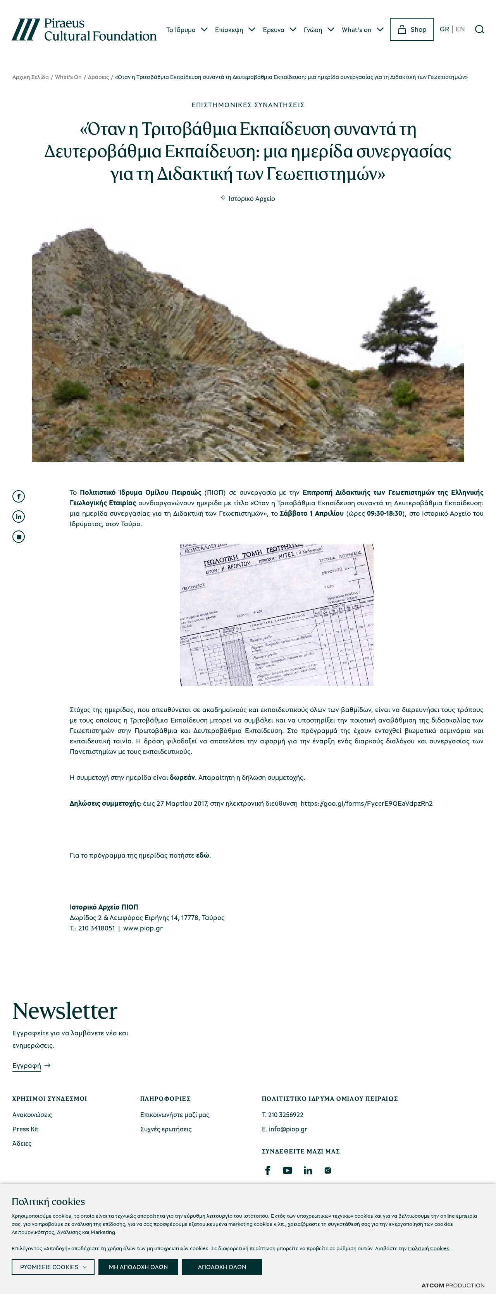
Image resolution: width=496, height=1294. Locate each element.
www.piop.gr (143, 927)
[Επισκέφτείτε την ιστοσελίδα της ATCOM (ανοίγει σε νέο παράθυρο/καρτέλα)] (453, 1285)
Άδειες (21, 1143)
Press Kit (25, 1128)
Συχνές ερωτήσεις (165, 1128)
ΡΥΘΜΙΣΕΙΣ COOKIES (49, 1267)
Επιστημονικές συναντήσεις (248, 104)
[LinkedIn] (307, 1170)
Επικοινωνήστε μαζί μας (174, 1114)
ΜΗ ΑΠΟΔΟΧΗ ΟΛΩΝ (138, 1267)
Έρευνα (273, 29)
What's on (357, 29)
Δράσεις (98, 77)
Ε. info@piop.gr (284, 1128)
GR (444, 29)
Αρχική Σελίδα (30, 77)
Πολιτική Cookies (429, 1248)
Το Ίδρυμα (181, 29)
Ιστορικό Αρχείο (252, 198)
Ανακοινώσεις (32, 1114)
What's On (68, 77)
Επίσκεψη (229, 29)
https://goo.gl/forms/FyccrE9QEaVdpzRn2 (367, 803)
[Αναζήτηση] (479, 29)
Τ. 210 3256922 (282, 1114)
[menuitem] (187, 29)
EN (460, 29)
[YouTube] (287, 1170)
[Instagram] (327, 1170)
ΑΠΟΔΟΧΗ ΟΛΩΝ (222, 1267)
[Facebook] (267, 1170)
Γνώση (313, 29)
